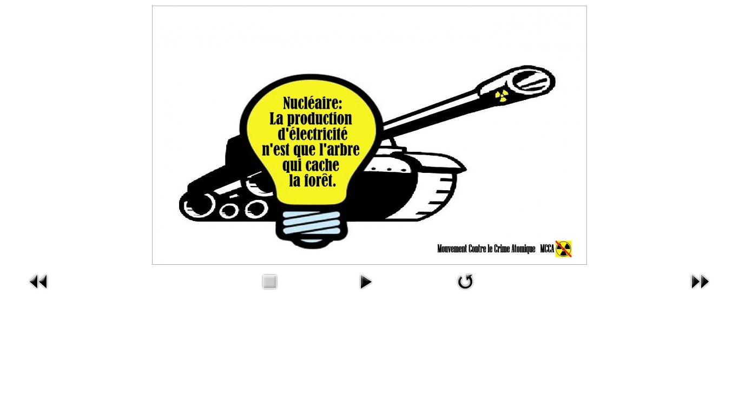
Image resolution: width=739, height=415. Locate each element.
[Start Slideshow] (366, 291)
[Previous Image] (39, 291)
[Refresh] (465, 291)
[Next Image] (700, 291)
